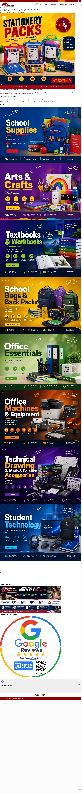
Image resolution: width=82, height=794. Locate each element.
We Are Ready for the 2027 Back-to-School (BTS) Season (21, 90)
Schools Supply (60, 4)
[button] (52, 1)
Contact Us (77, 4)
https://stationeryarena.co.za (10, 101)
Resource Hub (46, 4)
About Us (41, 4)
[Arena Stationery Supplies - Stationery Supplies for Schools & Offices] (8, 4)
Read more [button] (3, 690)
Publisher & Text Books (69, 4)
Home (37, 4)
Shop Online (53, 4)
